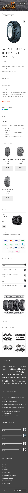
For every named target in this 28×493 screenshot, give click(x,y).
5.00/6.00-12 (14, 366)
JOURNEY (16, 377)
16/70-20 (3, 372)
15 (20, 369)
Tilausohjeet (7, 472)
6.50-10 (21, 366)
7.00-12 (4, 369)
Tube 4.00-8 (18, 381)
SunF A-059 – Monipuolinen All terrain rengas (15, 404)
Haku (14, 490)
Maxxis (4, 381)
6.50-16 (24, 366)
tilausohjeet (6, 234)
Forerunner (14, 374)
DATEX (4, 374)
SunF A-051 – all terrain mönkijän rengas (13, 416)
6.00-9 (19, 366)
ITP (11, 377)
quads (8, 380)
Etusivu (4, 14)
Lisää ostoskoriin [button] (7, 168)
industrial (5, 377)
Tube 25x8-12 (18, 383)
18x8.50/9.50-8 (8, 371)
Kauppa (5, 467)
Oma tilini (6, 469)
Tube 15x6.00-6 (12, 383)
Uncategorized (10, 14)
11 (10, 369)
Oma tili (4, 490)
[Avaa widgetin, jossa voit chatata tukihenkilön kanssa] (20, 490)
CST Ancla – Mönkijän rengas (11, 401)
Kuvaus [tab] (3, 116)
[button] (24, 21)
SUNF (14, 381)
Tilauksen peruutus (8, 478)
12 (12, 369)
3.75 (6, 366)
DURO (8, 374)
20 (11, 372)
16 (22, 369)
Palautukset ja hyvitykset (10, 475)
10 (8, 369)
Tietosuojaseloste (8, 480)
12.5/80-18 (15, 369)
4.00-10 (10, 366)
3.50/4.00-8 (4, 366)
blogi (5, 464)
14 (19, 369)
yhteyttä (18, 234)
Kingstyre (23, 377)
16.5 (24, 369)
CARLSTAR (18, 372)
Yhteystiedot (7, 483)
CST (23, 372)
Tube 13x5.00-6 (6, 383)
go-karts (20, 374)
